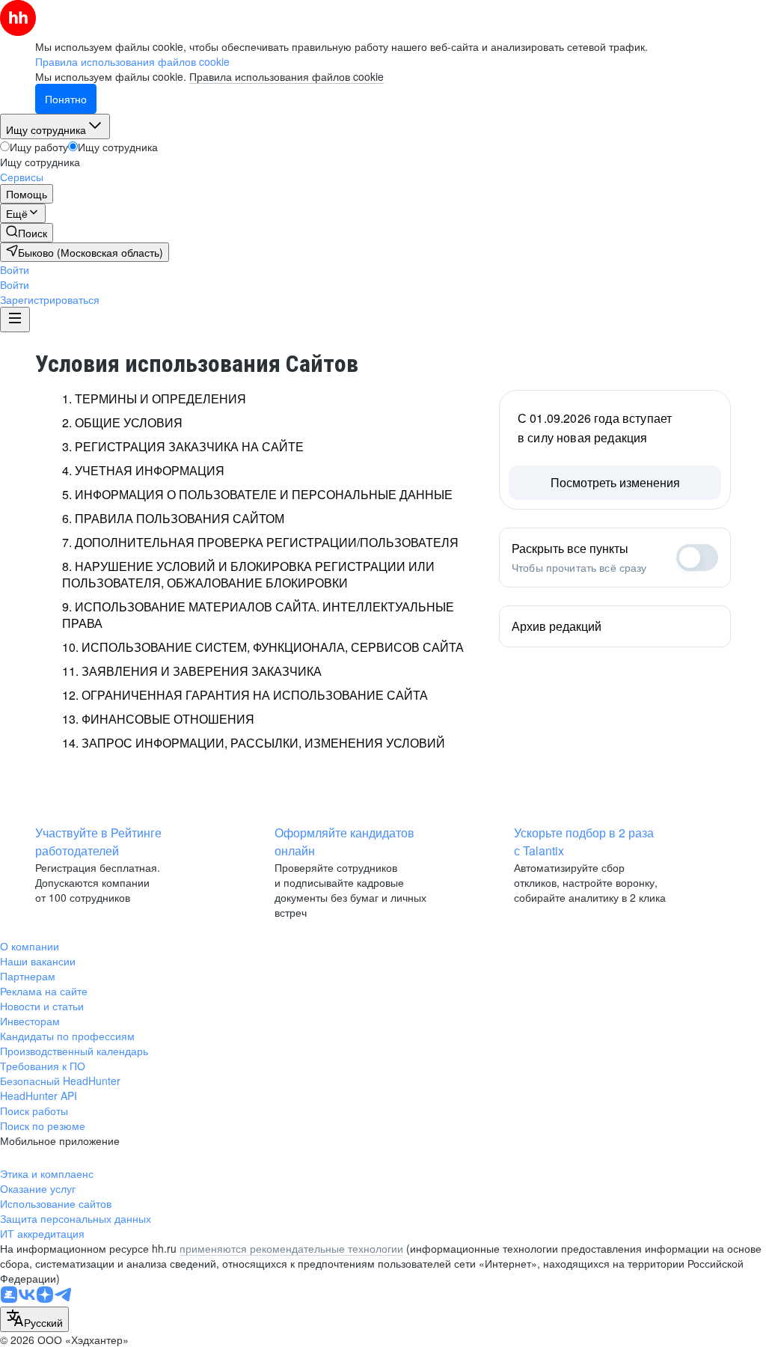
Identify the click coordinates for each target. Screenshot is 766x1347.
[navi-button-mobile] (15, 319)
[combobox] (34, 1319)
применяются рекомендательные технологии (291, 1248)
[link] (26, 232)
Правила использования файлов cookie (286, 76)
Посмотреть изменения (615, 482)
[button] (14, 269)
